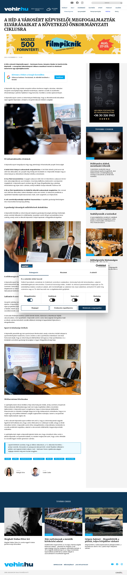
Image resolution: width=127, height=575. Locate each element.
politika (15, 459)
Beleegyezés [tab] (33, 272)
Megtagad (35, 308)
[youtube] (72, 2)
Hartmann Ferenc (26, 459)
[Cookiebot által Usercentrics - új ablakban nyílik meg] (97, 265)
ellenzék (49, 459)
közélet (8, 459)
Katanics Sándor (38, 459)
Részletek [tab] (63, 272)
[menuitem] (64, 8)
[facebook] (77, 2)
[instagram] (82, 2)
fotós (44, 470)
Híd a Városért (59, 459)
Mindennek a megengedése (92, 308)
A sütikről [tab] (93, 272)
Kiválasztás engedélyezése (63, 308)
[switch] (52, 300)
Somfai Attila (70, 459)
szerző (18, 470)
